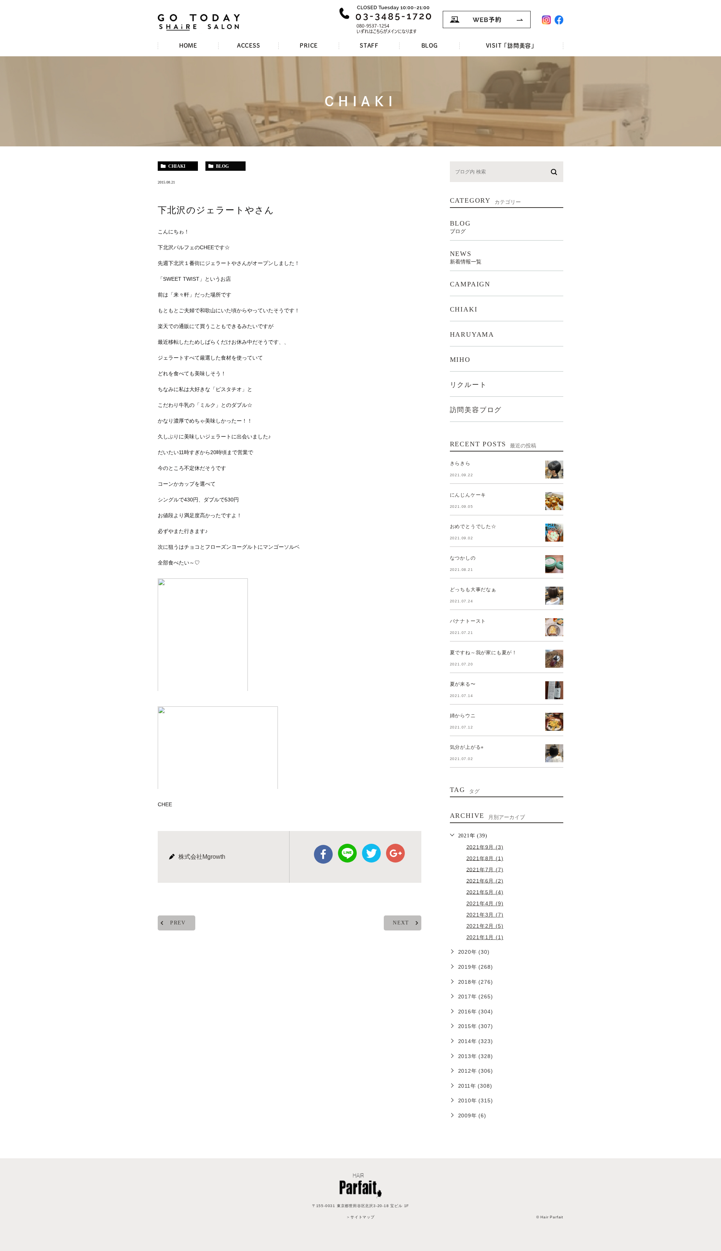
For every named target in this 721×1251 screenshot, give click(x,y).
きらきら (460, 463)
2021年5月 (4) (485, 892)
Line (347, 853)
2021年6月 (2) (485, 881)
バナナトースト (468, 621)
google (395, 853)
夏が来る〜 (463, 684)
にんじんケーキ (468, 495)
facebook (323, 854)
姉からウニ (463, 715)
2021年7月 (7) (485, 869)
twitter (371, 853)
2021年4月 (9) (485, 903)
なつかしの (463, 558)
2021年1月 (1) (485, 937)
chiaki (177, 166)
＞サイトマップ (360, 1217)
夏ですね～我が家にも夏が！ (483, 652)
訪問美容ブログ (476, 410)
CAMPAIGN (470, 284)
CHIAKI (464, 309)
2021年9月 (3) (485, 847)
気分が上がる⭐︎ (467, 747)
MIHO (460, 359)
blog (222, 166)
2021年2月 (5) (485, 926)
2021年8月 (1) (485, 858)
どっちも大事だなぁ (473, 589)
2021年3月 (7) (485, 915)
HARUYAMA (472, 334)
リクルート (468, 384)
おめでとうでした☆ (473, 526)
